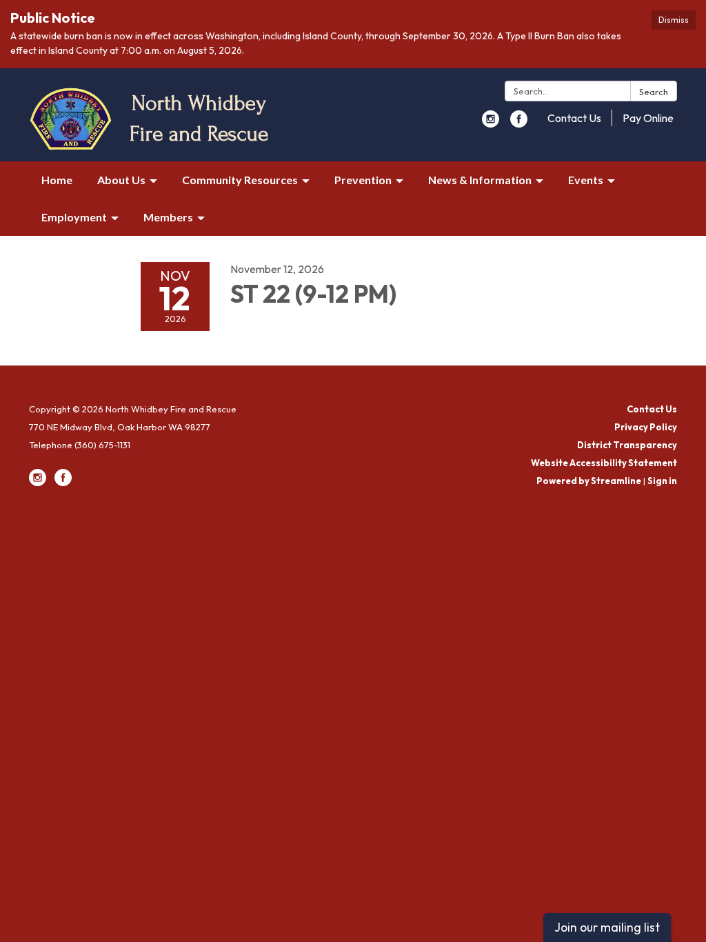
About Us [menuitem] (121, 179)
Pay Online (648, 118)
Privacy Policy (645, 426)
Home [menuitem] (56, 179)
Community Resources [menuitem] (240, 179)
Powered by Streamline (588, 480)
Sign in (662, 480)
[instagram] (490, 123)
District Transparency (627, 444)
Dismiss (673, 19)
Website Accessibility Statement (604, 462)
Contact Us (574, 118)
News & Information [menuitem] (480, 179)
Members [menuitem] (168, 216)
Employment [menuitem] (74, 216)
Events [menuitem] (585, 179)
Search (653, 91)
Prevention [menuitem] (363, 179)
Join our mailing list (607, 927)
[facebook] (518, 123)
